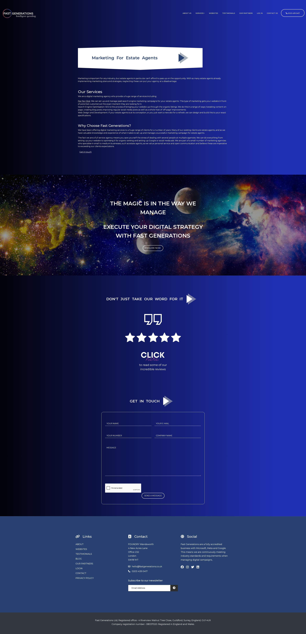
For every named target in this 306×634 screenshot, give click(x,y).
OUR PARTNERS (246, 13)
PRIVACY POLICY (85, 578)
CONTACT (81, 573)
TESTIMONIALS (228, 13)
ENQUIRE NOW (153, 248)
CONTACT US (272, 13)
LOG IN (260, 13)
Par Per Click (84, 101)
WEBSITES (213, 13)
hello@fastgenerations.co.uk (147, 566)
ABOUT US (187, 13)
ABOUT (80, 544)
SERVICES (200, 13)
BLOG (79, 558)
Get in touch (85, 152)
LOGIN (79, 568)
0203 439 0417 (293, 13)
